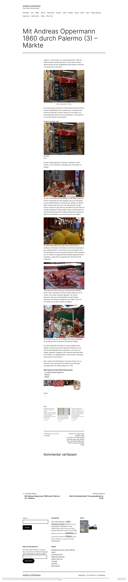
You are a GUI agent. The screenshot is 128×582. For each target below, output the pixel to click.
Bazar (74, 439)
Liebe (64, 533)
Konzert (56, 533)
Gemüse (82, 439)
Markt (75, 441)
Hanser (64, 530)
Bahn (65, 521)
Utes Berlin (54, 563)
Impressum (26, 16)
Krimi (59, 533)
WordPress (102, 575)
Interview (71, 530)
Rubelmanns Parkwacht (58, 556)
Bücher (43, 13)
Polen (60, 536)
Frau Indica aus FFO (57, 554)
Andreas (48, 435)
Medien (70, 13)
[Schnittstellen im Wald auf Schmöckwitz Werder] (84, 526)
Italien (68, 441)
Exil (67, 526)
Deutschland (72, 524)
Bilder (37, 13)
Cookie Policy (59, 579)
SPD (52, 538)
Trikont (54, 538)
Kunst (61, 533)
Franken (70, 526)
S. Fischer (74, 536)
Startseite (26, 13)
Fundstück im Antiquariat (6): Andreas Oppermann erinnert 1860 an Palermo (63, 417)
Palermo (70, 442)
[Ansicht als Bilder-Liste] (51, 121)
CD (66, 524)
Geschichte (50, 13)
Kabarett (53, 533)
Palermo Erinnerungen (78, 442)
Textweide (54, 561)
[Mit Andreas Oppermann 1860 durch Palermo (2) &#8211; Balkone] (51, 414)
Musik (77, 13)
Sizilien (82, 444)
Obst (83, 441)
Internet (58, 13)
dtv (60, 526)
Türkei (57, 538)
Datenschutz (35, 16)
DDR (68, 524)
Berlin (69, 521)
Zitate (43, 16)
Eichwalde (64, 526)
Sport (87, 13)
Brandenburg (55, 524)
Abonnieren (28, 561)
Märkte (47, 377)
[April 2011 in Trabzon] (93, 526)
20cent (53, 521)
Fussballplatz (66, 528)
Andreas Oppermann (32, 6)
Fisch (78, 439)
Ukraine (64, 538)
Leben (65, 13)
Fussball (61, 528)
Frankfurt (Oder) (55, 528)
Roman (69, 536)
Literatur (69, 533)
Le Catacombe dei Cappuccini (54, 372)
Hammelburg (60, 530)
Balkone (47, 374)
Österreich (57, 540)
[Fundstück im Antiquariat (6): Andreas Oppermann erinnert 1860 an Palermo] (64, 411)
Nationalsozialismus (55, 536)
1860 (78, 437)
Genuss (73, 528)
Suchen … (25, 518)
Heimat (67, 530)
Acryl (32, 13)
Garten (70, 528)
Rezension (63, 536)
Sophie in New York (56, 559)
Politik (82, 13)
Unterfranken (68, 538)
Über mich (49, 16)
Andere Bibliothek (59, 521)
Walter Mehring (96, 13)
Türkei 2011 (61, 538)
